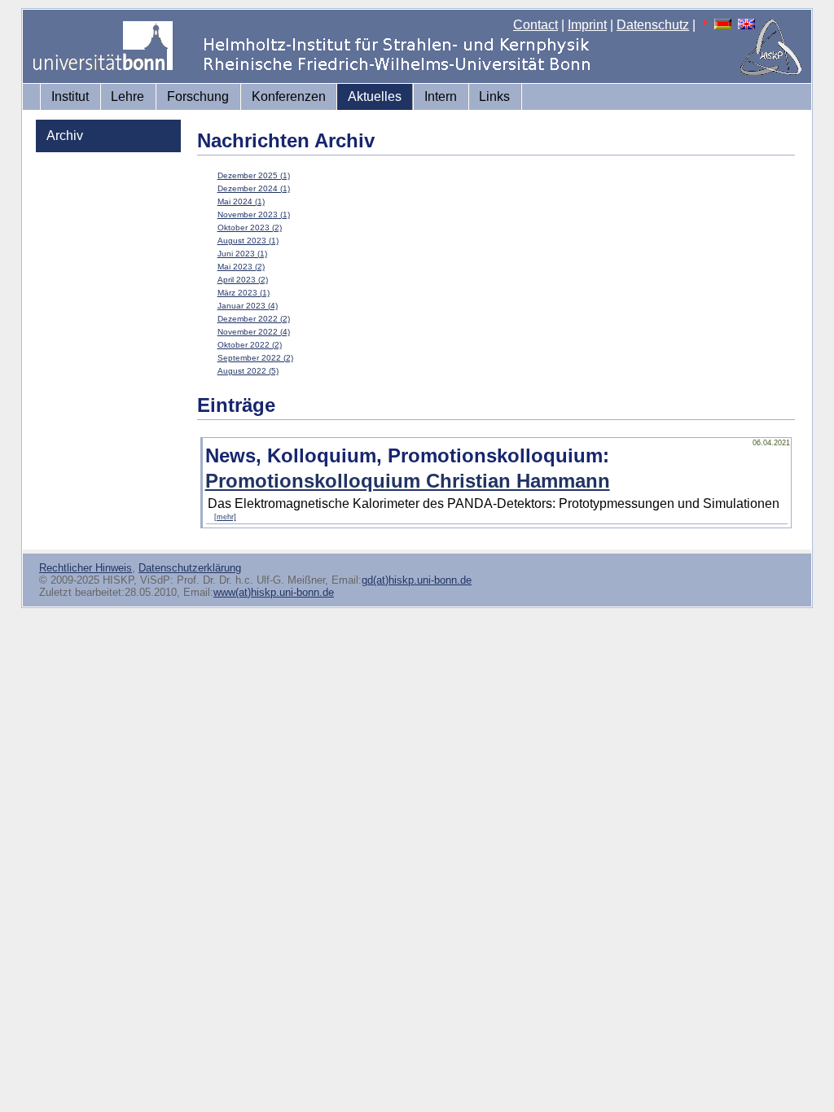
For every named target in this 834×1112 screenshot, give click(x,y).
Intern (440, 96)
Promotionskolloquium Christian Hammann (407, 481)
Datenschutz (653, 25)
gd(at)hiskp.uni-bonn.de (417, 580)
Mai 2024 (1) (241, 201)
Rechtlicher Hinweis (85, 568)
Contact (535, 25)
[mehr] (225, 517)
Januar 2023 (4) (247, 305)
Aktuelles (375, 96)
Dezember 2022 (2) (253, 318)
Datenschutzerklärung (189, 568)
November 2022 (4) (253, 331)
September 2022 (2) (255, 357)
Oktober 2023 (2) (249, 227)
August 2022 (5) (248, 370)
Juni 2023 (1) (242, 253)
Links (494, 96)
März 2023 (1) (243, 292)
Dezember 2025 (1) (253, 175)
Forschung (198, 96)
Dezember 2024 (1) (253, 188)
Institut (70, 96)
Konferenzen (289, 96)
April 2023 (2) (242, 279)
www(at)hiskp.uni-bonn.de (273, 592)
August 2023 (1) (248, 240)
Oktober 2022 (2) (249, 344)
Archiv (64, 135)
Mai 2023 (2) (241, 266)
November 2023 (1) (253, 214)
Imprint (587, 25)
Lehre (127, 96)
